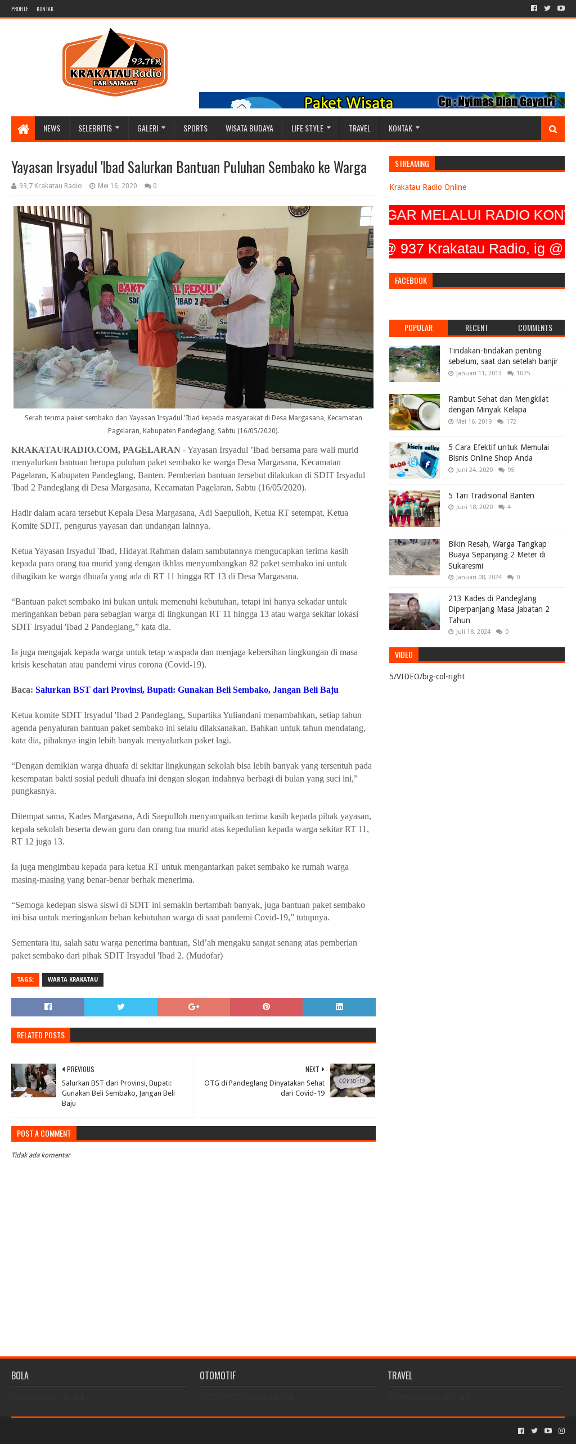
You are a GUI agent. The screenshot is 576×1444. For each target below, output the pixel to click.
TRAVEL (360, 128)
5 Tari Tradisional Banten (491, 495)
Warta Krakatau (73, 980)
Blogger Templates (138, 1431)
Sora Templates (73, 1431)
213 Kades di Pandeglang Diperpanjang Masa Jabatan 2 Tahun (499, 609)
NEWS (51, 128)
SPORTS (195, 128)
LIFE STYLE (307, 128)
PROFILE (19, 8)
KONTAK (45, 8)
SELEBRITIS (95, 128)
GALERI (147, 128)
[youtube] (560, 8)
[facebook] (534, 8)
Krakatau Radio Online (427, 187)
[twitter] (547, 8)
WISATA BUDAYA (249, 128)
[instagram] (560, 1431)
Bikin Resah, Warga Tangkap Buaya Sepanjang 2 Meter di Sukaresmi (497, 554)
